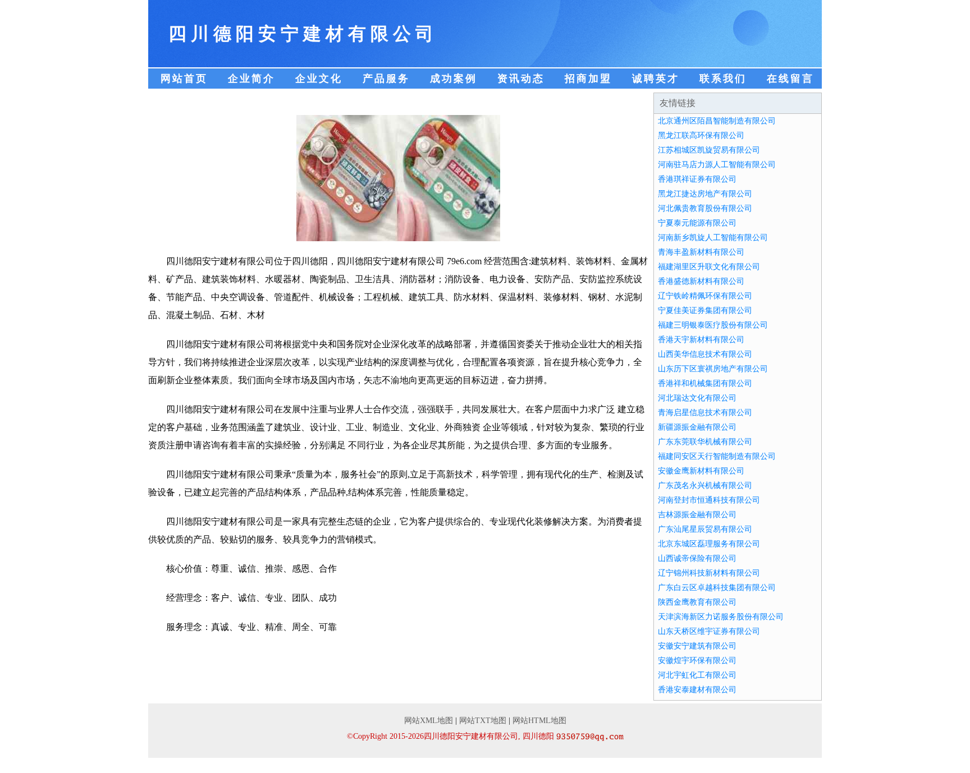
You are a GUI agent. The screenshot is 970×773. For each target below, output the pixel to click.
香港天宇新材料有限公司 (701, 339)
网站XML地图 (428, 720)
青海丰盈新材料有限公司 (701, 252)
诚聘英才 (655, 78)
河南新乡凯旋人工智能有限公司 (713, 237)
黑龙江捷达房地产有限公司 (705, 194)
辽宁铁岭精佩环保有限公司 (705, 296)
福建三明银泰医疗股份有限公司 (713, 325)
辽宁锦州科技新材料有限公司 (709, 573)
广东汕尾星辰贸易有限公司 (705, 529)
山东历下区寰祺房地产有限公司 (713, 369)
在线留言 (790, 78)
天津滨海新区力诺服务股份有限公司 (721, 617)
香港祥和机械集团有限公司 (705, 383)
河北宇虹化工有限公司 (697, 675)
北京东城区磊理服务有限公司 (709, 544)
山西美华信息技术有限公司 (705, 354)
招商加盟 (588, 78)
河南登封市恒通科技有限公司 (709, 500)
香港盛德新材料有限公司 (701, 281)
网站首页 (184, 78)
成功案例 (453, 78)
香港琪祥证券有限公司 (697, 179)
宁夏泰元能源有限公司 (697, 223)
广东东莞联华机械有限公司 (705, 442)
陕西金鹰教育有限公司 (697, 602)
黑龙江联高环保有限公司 (701, 135)
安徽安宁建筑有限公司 (697, 646)
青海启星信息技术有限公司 (705, 412)
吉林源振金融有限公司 (697, 514)
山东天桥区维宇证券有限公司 (709, 631)
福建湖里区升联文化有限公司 (709, 267)
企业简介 (251, 78)
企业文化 (318, 78)
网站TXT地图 (482, 720)
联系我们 (723, 78)
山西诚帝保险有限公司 (697, 558)
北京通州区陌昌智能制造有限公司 (717, 121)
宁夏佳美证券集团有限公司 (705, 310)
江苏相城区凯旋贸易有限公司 (709, 150)
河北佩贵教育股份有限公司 (705, 208)
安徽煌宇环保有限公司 (697, 660)
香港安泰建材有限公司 (697, 689)
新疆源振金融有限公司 (697, 427)
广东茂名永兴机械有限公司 (705, 485)
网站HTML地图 (539, 720)
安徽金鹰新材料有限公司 (701, 471)
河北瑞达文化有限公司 (697, 398)
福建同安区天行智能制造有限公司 (717, 456)
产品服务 (386, 78)
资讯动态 (521, 78)
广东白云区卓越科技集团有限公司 (717, 587)
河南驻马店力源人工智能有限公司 (717, 164)
